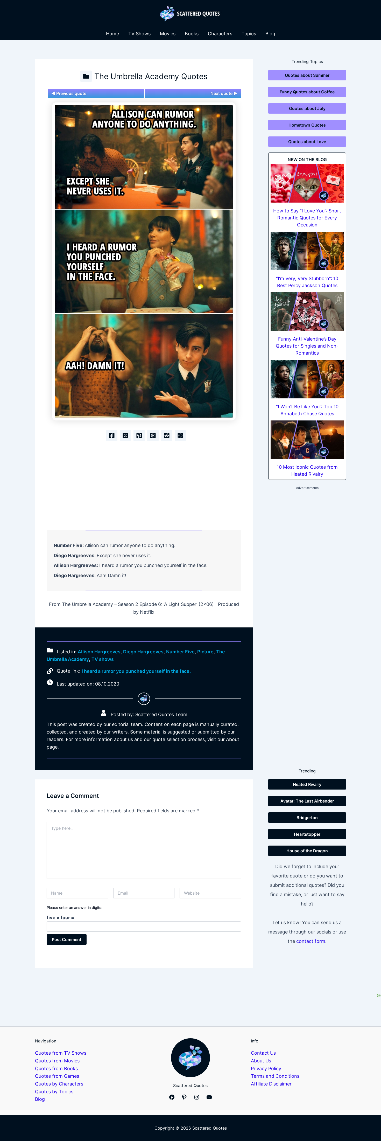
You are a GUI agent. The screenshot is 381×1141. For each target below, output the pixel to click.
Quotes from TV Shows (60, 1053)
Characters (220, 33)
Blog (270, 33)
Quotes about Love (307, 141)
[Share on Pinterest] (139, 435)
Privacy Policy (266, 1068)
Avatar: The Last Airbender (307, 801)
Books (192, 33)
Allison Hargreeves (99, 651)
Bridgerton (307, 817)
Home (112, 33)
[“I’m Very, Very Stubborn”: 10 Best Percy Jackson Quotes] (307, 251)
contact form (310, 941)
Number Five (180, 651)
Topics (249, 33)
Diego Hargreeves (143, 651)
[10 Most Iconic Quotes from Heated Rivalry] (307, 439)
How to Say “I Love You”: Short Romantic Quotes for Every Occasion (307, 217)
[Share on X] (125, 435)
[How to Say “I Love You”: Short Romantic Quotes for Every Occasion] (307, 183)
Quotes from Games (57, 1076)
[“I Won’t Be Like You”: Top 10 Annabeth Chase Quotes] (307, 379)
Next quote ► (223, 93)
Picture (205, 651)
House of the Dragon (307, 850)
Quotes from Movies (57, 1060)
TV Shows (139, 33)
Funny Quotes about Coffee (307, 91)
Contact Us (263, 1053)
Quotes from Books (56, 1068)
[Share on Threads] (153, 435)
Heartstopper (307, 834)
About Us (261, 1060)
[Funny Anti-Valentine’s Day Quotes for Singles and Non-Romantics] (307, 311)
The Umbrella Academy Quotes (151, 76)
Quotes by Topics (54, 1091)
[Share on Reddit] (166, 435)
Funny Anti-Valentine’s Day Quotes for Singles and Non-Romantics (307, 346)
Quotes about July (307, 108)
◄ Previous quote (68, 93)
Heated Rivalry (307, 784)
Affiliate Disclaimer (271, 1084)
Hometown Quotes (307, 125)
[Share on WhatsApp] (180, 435)
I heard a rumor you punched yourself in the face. (136, 671)
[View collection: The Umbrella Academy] (86, 76)
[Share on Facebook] (111, 435)
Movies (167, 33)
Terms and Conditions (275, 1076)
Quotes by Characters (59, 1084)
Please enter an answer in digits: (74, 907)
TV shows (102, 659)
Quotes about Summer (307, 75)
